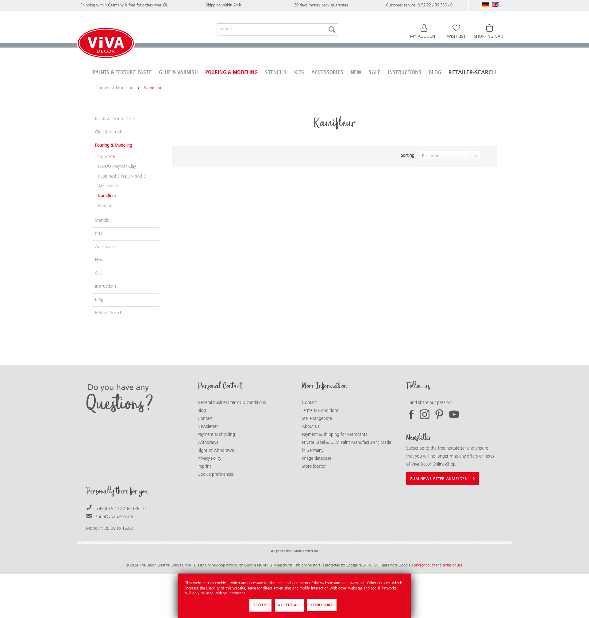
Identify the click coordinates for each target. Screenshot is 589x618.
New (99, 260)
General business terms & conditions (232, 403)
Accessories (108, 186)
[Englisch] (495, 4)
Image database (316, 458)
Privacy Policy (209, 458)
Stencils (102, 220)
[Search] (331, 29)
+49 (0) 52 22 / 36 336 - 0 (121, 509)
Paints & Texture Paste (115, 119)
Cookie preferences (216, 474)
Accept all (289, 605)
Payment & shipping (216, 434)
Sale (98, 273)
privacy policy (425, 565)
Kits (98, 234)
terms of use (452, 565)
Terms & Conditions (320, 411)
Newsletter (208, 426)
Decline (260, 605)
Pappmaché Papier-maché (122, 176)
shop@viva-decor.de (114, 517)
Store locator (314, 466)
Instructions (105, 286)
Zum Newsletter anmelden (439, 479)
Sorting (407, 155)
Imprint (204, 466)
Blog (99, 299)
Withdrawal (208, 442)
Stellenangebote (317, 418)
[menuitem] (278, 29)
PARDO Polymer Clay (117, 166)
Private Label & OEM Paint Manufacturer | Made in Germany (346, 446)
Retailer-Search (108, 313)
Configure (322, 605)
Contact (205, 418)
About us (310, 426)
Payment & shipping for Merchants (334, 434)
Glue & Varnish (108, 132)
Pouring (105, 206)
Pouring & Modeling (113, 145)
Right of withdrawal (216, 450)
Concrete (106, 157)
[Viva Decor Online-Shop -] (106, 44)
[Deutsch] (485, 4)
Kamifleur (107, 196)
